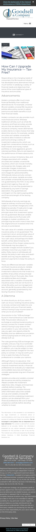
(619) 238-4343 (8, 463)
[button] (27, 23)
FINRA (8, 475)
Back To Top (27, 525)
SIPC (12, 475)
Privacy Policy (5, 518)
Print (6, 45)
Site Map (14, 518)
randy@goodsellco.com (24, 463)
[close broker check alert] (33, 2)
